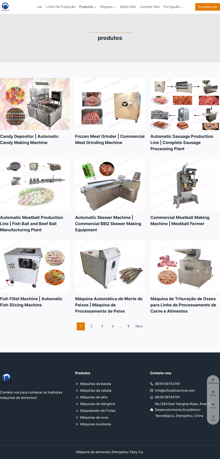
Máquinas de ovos (94, 417)
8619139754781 (167, 384)
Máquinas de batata (95, 384)
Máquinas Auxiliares (95, 424)
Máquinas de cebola (95, 390)
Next (139, 326)
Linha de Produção (60, 7)
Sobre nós (128, 7)
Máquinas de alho (93, 397)
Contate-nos (150, 7)
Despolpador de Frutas (98, 411)
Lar (39, 7)
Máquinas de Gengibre (97, 404)
